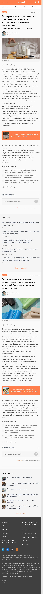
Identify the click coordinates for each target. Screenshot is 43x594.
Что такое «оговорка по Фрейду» (19, 478)
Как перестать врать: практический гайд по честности (22, 496)
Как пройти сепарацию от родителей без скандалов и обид (22, 507)
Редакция (5, 529)
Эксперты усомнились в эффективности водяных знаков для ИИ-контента (20, 171)
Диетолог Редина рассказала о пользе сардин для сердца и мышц (24, 391)
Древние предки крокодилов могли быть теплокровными (24, 135)
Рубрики (4, 526)
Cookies (4, 537)
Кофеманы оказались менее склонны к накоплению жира (20, 431)
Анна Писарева (13, 33)
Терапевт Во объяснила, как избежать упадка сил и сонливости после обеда (20, 437)
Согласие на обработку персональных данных (29, 523)
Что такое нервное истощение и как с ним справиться (23, 484)
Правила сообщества (29, 533)
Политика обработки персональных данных (9, 541)
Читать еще (20, 513)
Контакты (5, 533)
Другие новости (21, 268)
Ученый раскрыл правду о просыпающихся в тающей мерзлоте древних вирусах (22, 181)
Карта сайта (26, 544)
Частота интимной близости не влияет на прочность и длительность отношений (21, 426)
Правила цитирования (29, 537)
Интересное (25, 541)
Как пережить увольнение (17, 489)
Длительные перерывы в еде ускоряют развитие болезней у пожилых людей (20, 176)
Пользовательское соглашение (28, 529)
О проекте (5, 522)
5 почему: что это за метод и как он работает (20, 501)
